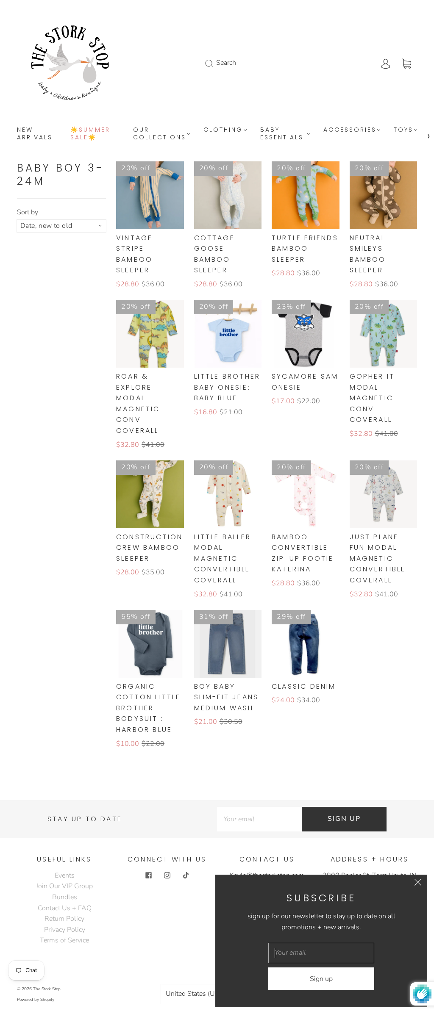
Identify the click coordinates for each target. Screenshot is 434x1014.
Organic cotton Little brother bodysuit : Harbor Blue (148, 708)
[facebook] (148, 875)
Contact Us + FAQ (65, 908)
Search (226, 62)
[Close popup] (418, 884)
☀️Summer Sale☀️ (90, 133)
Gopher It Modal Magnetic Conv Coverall (372, 397)
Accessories (349, 130)
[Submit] (214, 63)
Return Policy (64, 918)
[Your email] (259, 819)
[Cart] (406, 62)
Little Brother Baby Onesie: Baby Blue (227, 387)
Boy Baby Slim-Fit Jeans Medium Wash (226, 697)
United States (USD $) (200, 993)
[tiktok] (185, 875)
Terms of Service (64, 940)
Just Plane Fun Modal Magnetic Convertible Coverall (378, 558)
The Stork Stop (47, 989)
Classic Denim (304, 686)
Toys (403, 130)
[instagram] (167, 875)
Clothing (223, 130)
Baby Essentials (281, 133)
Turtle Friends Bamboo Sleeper (305, 248)
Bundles (64, 897)
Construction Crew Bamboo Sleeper (149, 547)
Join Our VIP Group (64, 886)
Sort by (27, 212)
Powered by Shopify (35, 1000)
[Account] (386, 62)
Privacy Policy (64, 929)
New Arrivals (35, 133)
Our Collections (159, 133)
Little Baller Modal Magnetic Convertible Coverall (222, 558)
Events (65, 875)
